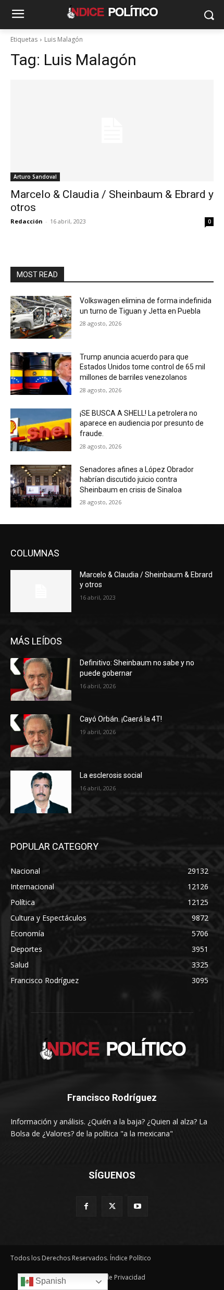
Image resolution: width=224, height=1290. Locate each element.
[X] (112, 1206)
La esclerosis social (111, 775)
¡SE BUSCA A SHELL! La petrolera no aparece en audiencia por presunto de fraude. (142, 423)
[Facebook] (86, 1206)
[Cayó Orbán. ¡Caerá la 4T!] (40, 735)
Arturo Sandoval (35, 176)
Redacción (26, 221)
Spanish (49, 1280)
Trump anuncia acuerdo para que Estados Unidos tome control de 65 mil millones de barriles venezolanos (142, 367)
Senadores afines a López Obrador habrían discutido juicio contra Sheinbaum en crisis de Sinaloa (137, 479)
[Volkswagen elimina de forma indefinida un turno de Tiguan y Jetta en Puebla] (40, 317)
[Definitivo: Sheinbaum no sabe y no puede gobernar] (40, 679)
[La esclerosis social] (40, 792)
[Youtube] (138, 1206)
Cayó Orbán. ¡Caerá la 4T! (121, 719)
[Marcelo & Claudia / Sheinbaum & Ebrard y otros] (112, 130)
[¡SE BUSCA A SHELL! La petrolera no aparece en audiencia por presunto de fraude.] (40, 429)
